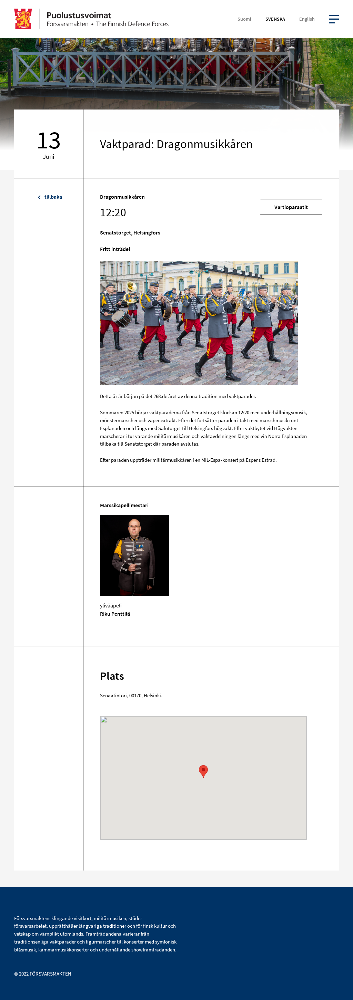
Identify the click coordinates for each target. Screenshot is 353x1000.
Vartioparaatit (291, 207)
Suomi (244, 19)
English (307, 19)
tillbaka (52, 196)
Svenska (275, 19)
